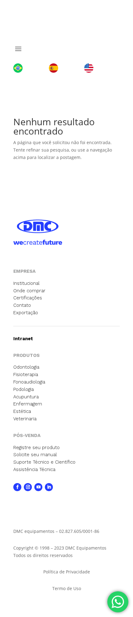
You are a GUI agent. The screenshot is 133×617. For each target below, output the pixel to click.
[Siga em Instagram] (28, 487)
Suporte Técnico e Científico (44, 462)
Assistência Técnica (34, 469)
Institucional (26, 283)
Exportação (25, 312)
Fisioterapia (25, 374)
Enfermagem (27, 404)
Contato (22, 305)
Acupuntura (26, 397)
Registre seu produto (36, 447)
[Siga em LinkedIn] (49, 487)
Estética (22, 411)
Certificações (27, 298)
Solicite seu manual (35, 454)
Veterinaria (24, 419)
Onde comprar (29, 291)
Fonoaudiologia (29, 382)
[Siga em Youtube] (38, 487)
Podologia (23, 389)
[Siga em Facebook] (17, 487)
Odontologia (26, 367)
